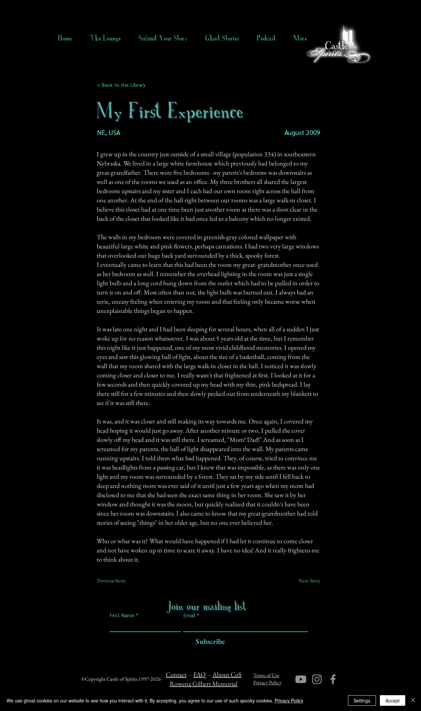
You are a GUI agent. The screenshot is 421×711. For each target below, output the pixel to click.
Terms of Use (266, 675)
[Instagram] (316, 679)
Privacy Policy (267, 682)
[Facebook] (333, 679)
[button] (222, 38)
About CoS (226, 674)
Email (189, 615)
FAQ (199, 674)
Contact (176, 674)
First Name (122, 615)
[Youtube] (300, 679)
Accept (392, 700)
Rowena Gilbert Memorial (203, 683)
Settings (362, 700)
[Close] (413, 700)
